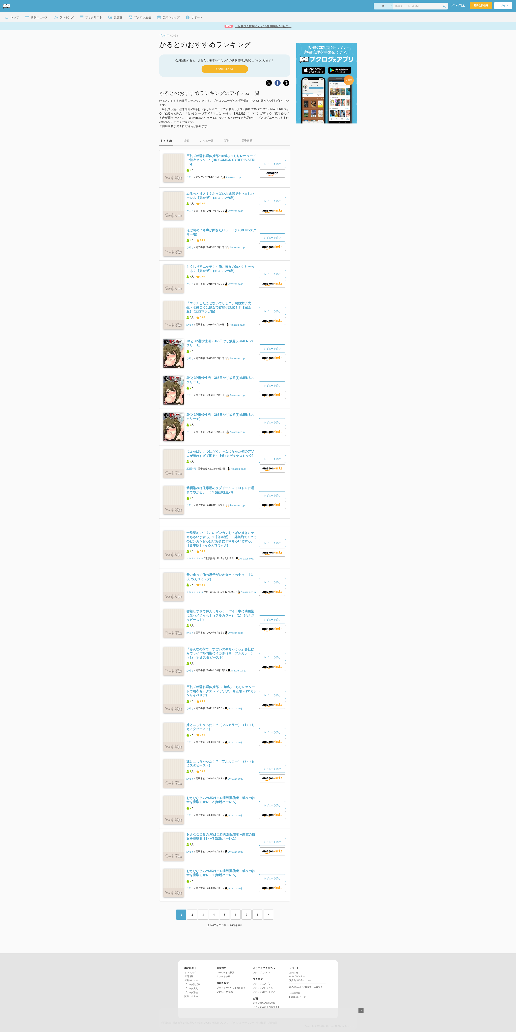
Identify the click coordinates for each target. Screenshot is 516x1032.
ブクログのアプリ (262, 983)
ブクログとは (458, 5)
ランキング (190, 972)
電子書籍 (247, 140)
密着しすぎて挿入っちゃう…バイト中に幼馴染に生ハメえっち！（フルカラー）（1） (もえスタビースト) (220, 615)
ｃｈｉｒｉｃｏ (194, 558)
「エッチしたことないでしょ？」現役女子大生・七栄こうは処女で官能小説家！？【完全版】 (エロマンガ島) (218, 307)
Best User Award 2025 (264, 1003)
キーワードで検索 (225, 972)
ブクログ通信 (191, 992)
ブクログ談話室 (192, 984)
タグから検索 (223, 976)
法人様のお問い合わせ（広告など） (307, 986)
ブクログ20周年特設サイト (266, 1007)
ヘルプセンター (297, 976)
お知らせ (293, 972)
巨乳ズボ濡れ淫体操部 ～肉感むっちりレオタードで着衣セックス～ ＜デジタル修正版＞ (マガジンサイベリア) (221, 691)
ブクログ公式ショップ (264, 991)
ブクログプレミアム (263, 987)
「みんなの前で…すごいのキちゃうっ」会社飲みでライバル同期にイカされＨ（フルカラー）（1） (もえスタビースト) (220, 653)
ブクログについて (262, 972)
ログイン (503, 5)
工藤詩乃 (191, 468)
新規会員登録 (481, 5)
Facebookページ (297, 997)
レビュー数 (207, 140)
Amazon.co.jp (233, 177)
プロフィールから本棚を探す (231, 987)
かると (190, 177)
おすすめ (166, 140)
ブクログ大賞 (191, 988)
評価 (186, 140)
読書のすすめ (191, 996)
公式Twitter (294, 993)
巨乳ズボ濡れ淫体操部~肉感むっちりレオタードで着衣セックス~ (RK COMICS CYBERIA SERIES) (221, 160)
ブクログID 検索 (225, 991)
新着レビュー (191, 980)
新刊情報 (188, 976)
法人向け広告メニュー (300, 980)
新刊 (227, 140)
